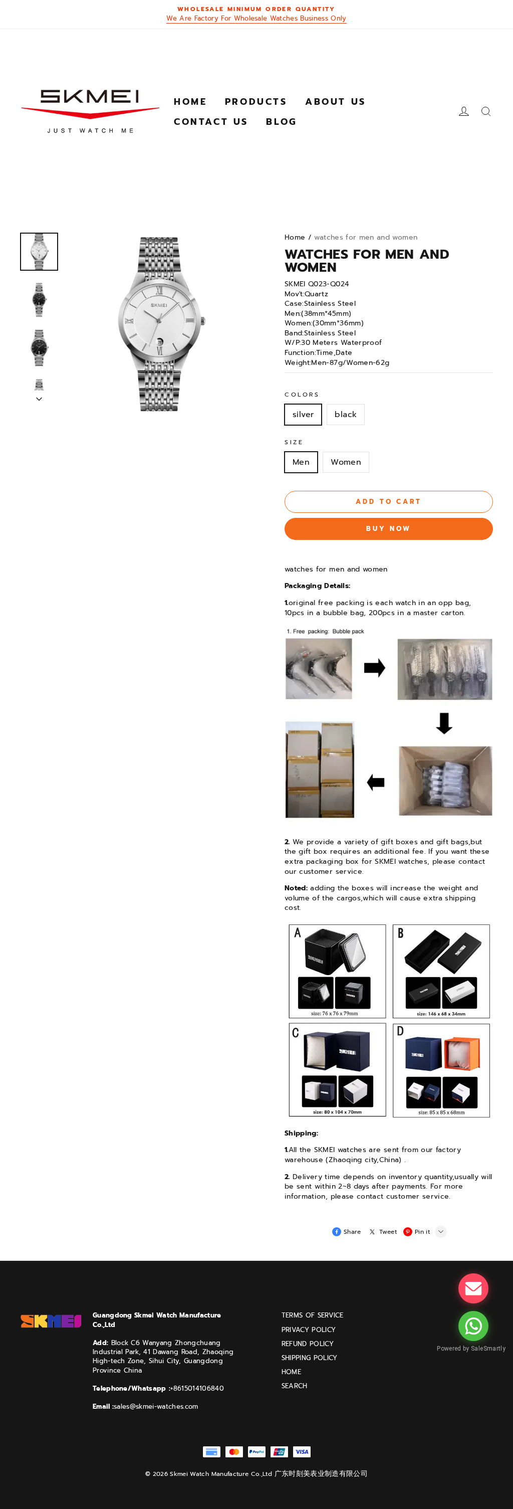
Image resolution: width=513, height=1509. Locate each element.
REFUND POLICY (308, 1344)
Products (256, 102)
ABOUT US (335, 102)
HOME (291, 1372)
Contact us (211, 122)
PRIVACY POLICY (309, 1330)
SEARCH (295, 1386)
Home (190, 102)
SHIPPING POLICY (310, 1358)
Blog (281, 122)
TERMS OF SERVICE (313, 1315)
